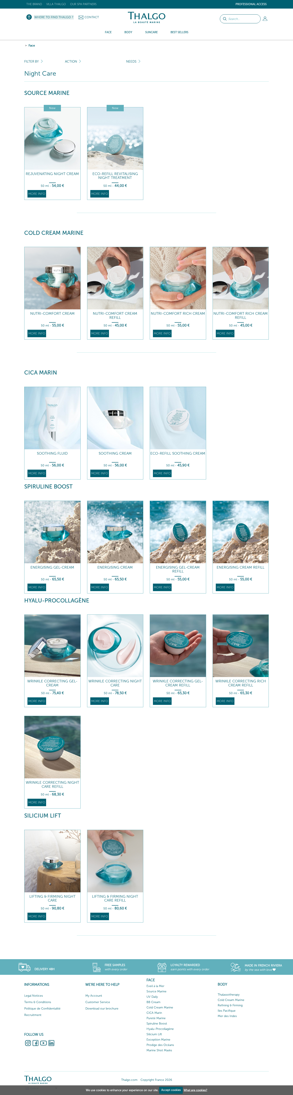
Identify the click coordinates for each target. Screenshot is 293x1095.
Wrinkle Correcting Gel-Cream (52, 683)
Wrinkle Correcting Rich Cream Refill (240, 683)
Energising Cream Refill (240, 567)
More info (36, 194)
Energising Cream (115, 567)
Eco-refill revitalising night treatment (115, 176)
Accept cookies (171, 1090)
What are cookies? (195, 1090)
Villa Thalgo (56, 4)
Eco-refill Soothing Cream (177, 453)
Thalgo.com (129, 1080)
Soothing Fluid (52, 453)
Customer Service (97, 1002)
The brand (34, 4)
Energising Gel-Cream (52, 567)
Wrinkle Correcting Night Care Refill (52, 784)
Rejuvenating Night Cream (52, 174)
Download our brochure (101, 1008)
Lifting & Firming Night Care (52, 898)
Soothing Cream (115, 453)
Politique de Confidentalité (42, 1008)
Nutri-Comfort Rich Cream (178, 314)
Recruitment (32, 1015)
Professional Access (251, 4)
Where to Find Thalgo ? (53, 17)
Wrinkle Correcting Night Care (115, 683)
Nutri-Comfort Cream (52, 314)
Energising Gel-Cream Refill (178, 569)
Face (32, 45)
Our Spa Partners (83, 4)
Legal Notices (33, 996)
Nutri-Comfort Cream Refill (115, 315)
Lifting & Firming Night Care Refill (115, 898)
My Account (93, 996)
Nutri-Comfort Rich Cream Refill (240, 315)
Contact (92, 17)
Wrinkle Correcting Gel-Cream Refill (178, 683)
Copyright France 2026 (156, 1080)
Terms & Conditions (37, 1002)
